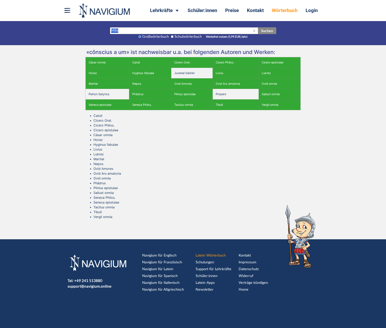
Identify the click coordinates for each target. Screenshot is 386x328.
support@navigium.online (89, 286)
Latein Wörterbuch (211, 255)
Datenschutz (249, 269)
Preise (232, 10)
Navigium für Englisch (159, 255)
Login (312, 10)
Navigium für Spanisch (160, 276)
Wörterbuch (285, 10)
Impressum (247, 262)
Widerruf (246, 276)
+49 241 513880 (88, 280)
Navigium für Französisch (162, 262)
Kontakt (255, 10)
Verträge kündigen (253, 283)
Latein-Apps (205, 283)
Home (243, 289)
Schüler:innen (202, 10)
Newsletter (205, 289)
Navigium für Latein (157, 269)
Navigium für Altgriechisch (163, 289)
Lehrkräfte (161, 10)
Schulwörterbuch (188, 37)
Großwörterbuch (155, 37)
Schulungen (205, 262)
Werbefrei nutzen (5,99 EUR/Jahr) (226, 37)
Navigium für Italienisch (161, 283)
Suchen (267, 31)
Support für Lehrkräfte (213, 269)
